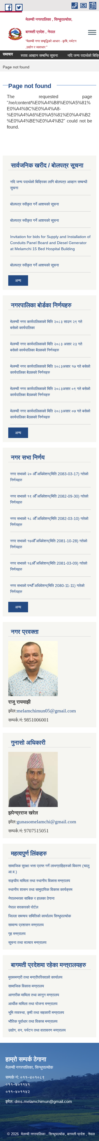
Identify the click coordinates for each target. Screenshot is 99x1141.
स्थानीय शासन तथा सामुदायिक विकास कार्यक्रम (40, 889)
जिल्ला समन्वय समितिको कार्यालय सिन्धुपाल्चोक (39, 916)
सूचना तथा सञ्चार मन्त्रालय (27, 942)
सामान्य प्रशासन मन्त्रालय (26, 925)
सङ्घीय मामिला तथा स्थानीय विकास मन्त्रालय (39, 880)
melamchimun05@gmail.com (46, 711)
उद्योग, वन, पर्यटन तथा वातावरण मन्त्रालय (37, 1030)
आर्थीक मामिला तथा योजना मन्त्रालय (32, 1003)
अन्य (18, 280)
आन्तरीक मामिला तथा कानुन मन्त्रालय (33, 995)
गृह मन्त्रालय (17, 933)
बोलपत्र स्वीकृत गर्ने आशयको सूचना (34, 204)
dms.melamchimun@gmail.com (43, 1101)
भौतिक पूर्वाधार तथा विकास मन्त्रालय (32, 1021)
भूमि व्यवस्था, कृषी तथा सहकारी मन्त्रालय (36, 1012)
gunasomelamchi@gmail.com (46, 821)
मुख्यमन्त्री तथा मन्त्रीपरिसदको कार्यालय (35, 977)
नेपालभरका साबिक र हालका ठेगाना (31, 898)
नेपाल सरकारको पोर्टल (23, 907)
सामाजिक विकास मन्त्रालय (26, 986)
